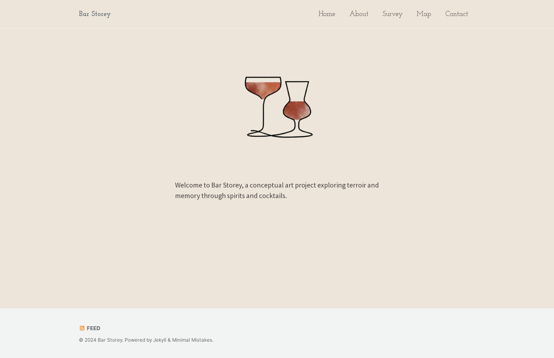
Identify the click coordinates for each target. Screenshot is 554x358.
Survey (392, 14)
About (358, 14)
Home (327, 14)
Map (424, 14)
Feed (93, 328)
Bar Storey (95, 14)
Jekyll (159, 340)
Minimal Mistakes (192, 340)
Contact (456, 14)
